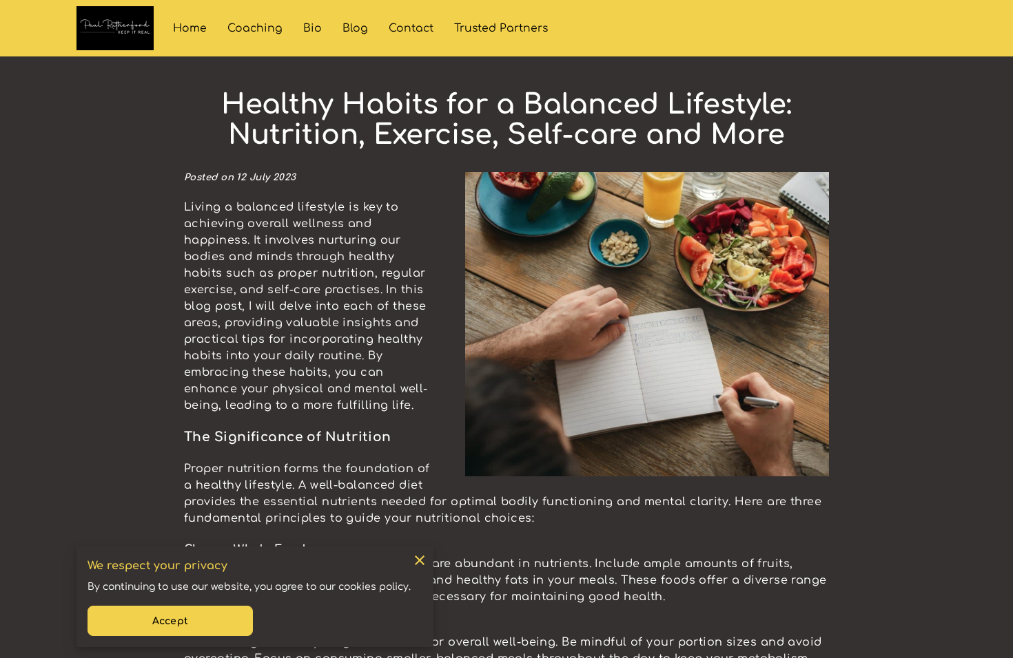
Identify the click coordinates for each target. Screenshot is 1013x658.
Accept (170, 621)
